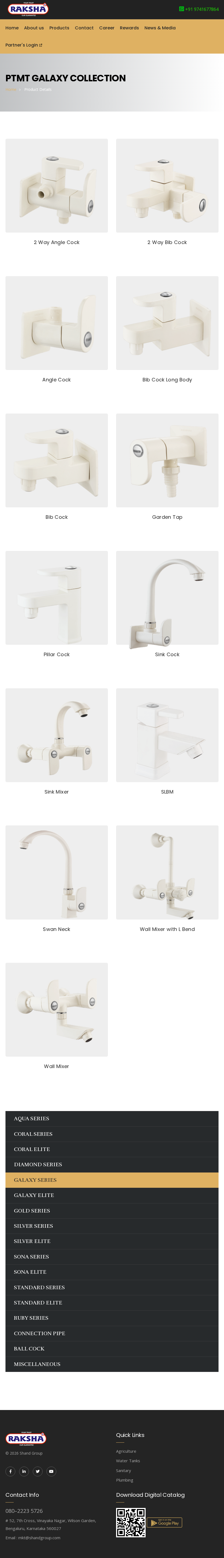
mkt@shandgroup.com (39, 1537)
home (10, 89)
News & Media (160, 28)
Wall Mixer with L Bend (167, 929)
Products (59, 28)
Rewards (129, 28)
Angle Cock (56, 379)
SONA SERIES (31, 1256)
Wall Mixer (56, 1066)
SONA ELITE (30, 1272)
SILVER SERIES (33, 1226)
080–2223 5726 (24, 1511)
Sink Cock (167, 654)
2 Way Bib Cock (167, 242)
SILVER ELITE (32, 1241)
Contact (84, 28)
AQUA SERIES (31, 1118)
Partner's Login (21, 45)
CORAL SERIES (33, 1134)
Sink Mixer (57, 791)
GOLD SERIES (32, 1210)
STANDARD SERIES (39, 1287)
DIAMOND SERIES (38, 1164)
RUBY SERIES (31, 1318)
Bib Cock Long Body (167, 379)
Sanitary (123, 1470)
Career (106, 28)
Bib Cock (57, 517)
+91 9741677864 (202, 9)
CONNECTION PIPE (39, 1333)
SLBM (167, 791)
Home (12, 28)
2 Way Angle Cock (57, 242)
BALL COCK (29, 1348)
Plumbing (124, 1480)
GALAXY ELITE (34, 1195)
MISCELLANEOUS (37, 1364)
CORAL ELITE (32, 1149)
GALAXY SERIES (35, 1180)
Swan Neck (56, 929)
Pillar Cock (57, 654)
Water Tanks (128, 1460)
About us (34, 28)
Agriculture (126, 1451)
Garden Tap (167, 517)
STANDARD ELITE (38, 1302)
